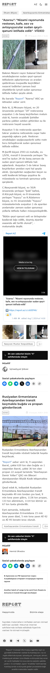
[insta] (11, 641)
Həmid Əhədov (17, 551)
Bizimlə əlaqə (36, 612)
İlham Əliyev (10, 13)
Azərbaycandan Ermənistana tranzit (21, 526)
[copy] (39, 383)
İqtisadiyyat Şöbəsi (19, 369)
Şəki (41, 344)
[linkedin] (28, 383)
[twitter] (22, 383)
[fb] (4, 383)
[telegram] (16, 383)
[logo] (9, 4)
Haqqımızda (8, 612)
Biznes (5, 36)
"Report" (19, 98)
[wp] (10, 383)
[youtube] (38, 641)
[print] (33, 383)
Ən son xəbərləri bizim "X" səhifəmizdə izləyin (21, 355)
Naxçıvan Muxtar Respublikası (18, 344)
